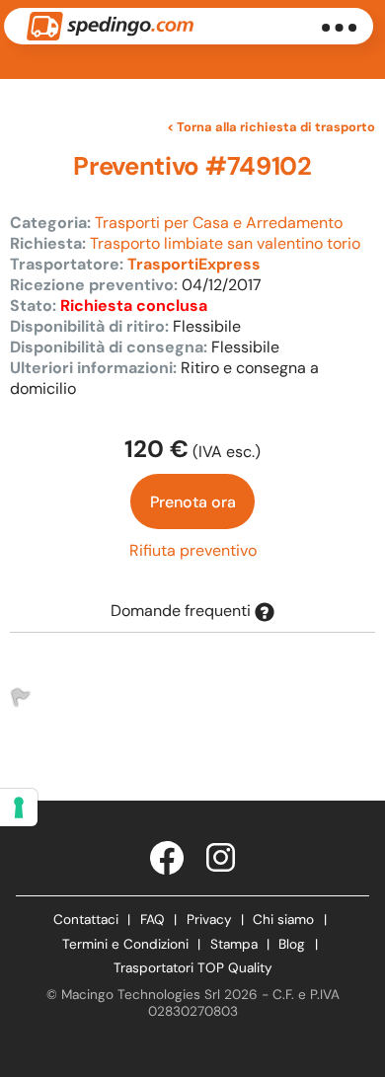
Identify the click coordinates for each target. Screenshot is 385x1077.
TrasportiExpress (194, 264)
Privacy (209, 919)
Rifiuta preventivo (193, 550)
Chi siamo (283, 919)
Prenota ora (193, 502)
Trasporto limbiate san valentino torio (225, 243)
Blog (291, 944)
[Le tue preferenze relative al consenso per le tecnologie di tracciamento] (19, 807)
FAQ (152, 919)
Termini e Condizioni (125, 944)
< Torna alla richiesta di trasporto (271, 126)
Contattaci (85, 919)
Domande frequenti (183, 610)
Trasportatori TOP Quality (193, 968)
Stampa (234, 944)
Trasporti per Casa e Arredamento (219, 222)
